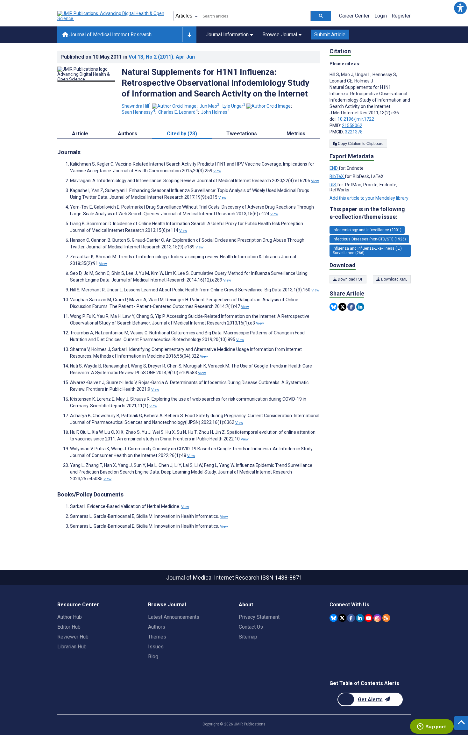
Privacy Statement (259, 617)
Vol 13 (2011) (162, 57)
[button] (460, 8)
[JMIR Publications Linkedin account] (360, 618)
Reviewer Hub (73, 637)
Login (380, 16)
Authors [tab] (127, 134)
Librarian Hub (72, 647)
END (334, 168)
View (217, 171)
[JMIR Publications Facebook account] (351, 618)
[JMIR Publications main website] (111, 16)
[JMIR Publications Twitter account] (342, 618)
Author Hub (69, 617)
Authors (156, 627)
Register (401, 16)
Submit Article (329, 35)
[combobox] (255, 16)
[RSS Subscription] (386, 618)
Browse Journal (279, 35)
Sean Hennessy (138, 112)
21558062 (352, 125)
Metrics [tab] (296, 134)
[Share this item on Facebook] (351, 307)
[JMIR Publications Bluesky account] (333, 618)
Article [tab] (80, 134)
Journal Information (227, 35)
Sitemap (248, 637)
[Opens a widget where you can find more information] (432, 727)
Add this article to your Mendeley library (369, 198)
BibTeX (337, 176)
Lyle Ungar (234, 106)
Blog (153, 656)
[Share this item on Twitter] (342, 307)
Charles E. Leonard (178, 112)
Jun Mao (209, 106)
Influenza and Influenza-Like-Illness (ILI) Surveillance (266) (367, 250)
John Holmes (215, 112)
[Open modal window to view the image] (86, 81)
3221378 (354, 131)
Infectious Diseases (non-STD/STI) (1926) (369, 239)
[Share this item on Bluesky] (333, 307)
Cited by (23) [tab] (182, 134)
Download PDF (350, 279)
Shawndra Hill (136, 106)
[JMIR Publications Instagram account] (377, 618)
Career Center (354, 16)
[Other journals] (189, 34)
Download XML (393, 279)
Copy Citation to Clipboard (360, 143)
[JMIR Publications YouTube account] (368, 618)
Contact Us (251, 627)
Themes (157, 637)
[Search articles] (321, 16)
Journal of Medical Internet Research (110, 35)
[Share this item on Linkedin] (360, 307)
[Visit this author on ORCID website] (174, 106)
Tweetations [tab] (241, 134)
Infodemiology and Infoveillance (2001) (367, 230)
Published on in (127, 57)
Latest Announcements (173, 617)
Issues (156, 647)
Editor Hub (69, 627)
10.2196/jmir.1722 (355, 119)
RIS (333, 184)
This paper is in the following (367, 213)
